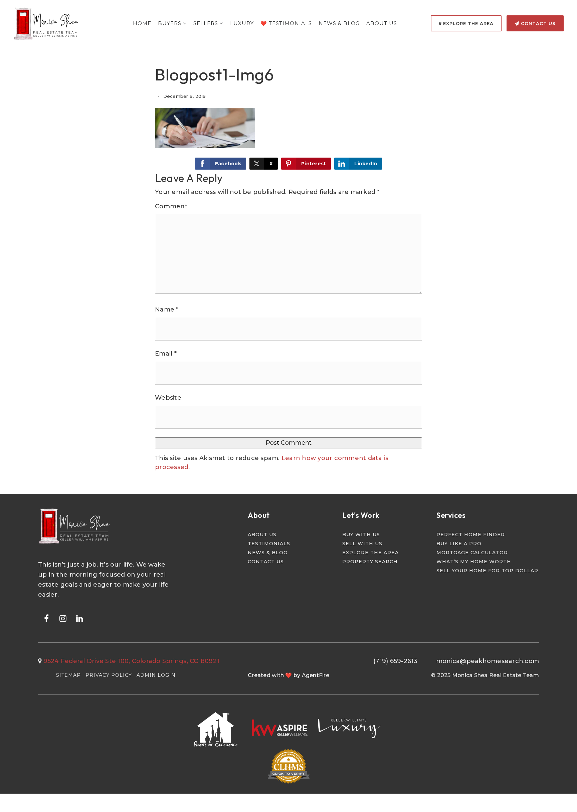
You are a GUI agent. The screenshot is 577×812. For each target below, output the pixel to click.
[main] (288, 247)
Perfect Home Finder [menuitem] (470, 535)
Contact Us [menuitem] (266, 562)
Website (168, 397)
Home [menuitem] (142, 23)
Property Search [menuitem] (370, 562)
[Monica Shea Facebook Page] (46, 618)
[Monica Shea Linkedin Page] (79, 618)
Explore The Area (467, 23)
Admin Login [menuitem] (156, 675)
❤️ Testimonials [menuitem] (286, 23)
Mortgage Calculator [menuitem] (472, 553)
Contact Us (537, 23)
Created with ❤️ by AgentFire (288, 675)
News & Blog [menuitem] (339, 23)
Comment (171, 206)
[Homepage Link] (46, 23)
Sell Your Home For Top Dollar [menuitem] (487, 571)
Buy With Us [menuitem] (361, 535)
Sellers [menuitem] (206, 23)
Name (167, 309)
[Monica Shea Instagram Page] (63, 618)
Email (166, 353)
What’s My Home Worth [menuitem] (473, 562)
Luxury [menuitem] (242, 23)
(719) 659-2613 (395, 661)
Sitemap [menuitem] (68, 675)
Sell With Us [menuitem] (362, 544)
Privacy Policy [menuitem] (108, 675)
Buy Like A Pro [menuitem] (459, 544)
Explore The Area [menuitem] (370, 553)
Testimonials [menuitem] (269, 544)
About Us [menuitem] (381, 23)
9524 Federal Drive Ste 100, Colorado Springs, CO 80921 (131, 661)
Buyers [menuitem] (170, 23)
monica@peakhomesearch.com (487, 661)
